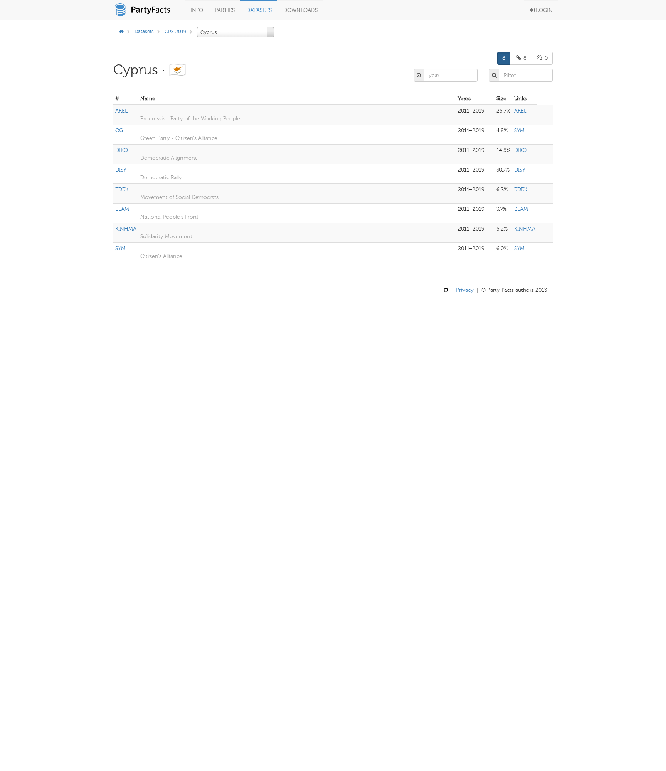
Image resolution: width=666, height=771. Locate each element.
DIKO (121, 150)
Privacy (465, 290)
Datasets (259, 10)
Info (196, 10)
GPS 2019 (175, 31)
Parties (225, 10)
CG (119, 130)
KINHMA (125, 229)
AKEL (121, 111)
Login (544, 10)
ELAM (122, 209)
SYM (519, 130)
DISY (120, 170)
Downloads (300, 10)
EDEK (121, 189)
